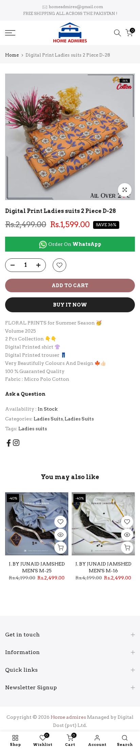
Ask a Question (25, 394)
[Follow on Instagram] (16, 442)
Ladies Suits (48, 418)
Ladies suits (32, 428)
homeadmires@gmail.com (76, 6)
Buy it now (70, 305)
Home (12, 55)
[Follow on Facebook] (8, 443)
